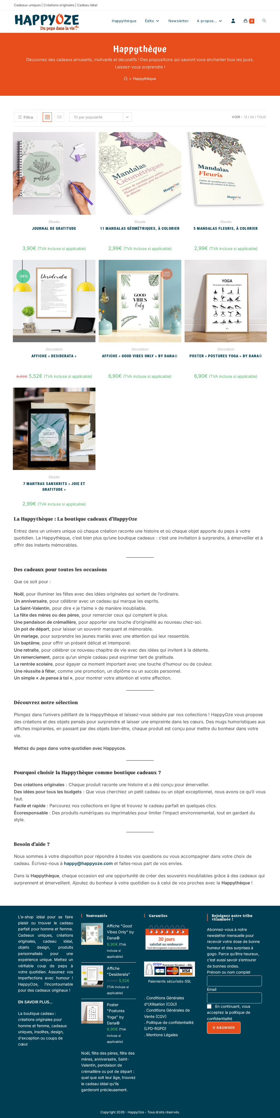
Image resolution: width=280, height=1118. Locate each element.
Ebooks (54, 222)
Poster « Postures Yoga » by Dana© (225, 356)
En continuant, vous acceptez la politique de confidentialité (228, 1012)
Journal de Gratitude (54, 228)
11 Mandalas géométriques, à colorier (140, 228)
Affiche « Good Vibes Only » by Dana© (140, 356)
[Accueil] (125, 78)
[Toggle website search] (264, 21)
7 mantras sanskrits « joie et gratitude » (54, 486)
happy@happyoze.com (88, 863)
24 (252, 117)
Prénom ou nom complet (228, 972)
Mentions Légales (162, 1034)
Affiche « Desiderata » (54, 356)
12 (245, 117)
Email (211, 989)
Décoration (54, 349)
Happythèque (144, 78)
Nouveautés (96, 915)
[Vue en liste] (59, 117)
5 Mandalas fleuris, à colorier (226, 228)
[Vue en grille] (47, 117)
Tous (261, 117)
